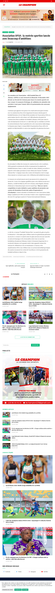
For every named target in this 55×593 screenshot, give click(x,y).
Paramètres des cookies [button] (8, 589)
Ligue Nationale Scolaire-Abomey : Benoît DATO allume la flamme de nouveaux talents (39, 327)
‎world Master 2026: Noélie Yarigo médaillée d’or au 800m (12, 303)
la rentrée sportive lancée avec (34, 256)
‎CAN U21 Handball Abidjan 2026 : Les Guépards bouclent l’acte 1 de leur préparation (29, 444)
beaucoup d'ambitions (19, 256)
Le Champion (10, 42)
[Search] (51, 1)
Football (11, 32)
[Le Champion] (27, 5)
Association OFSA (7, 256)
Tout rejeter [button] (25, 589)
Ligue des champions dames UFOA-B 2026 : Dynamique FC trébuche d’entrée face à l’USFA (40, 304)
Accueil (13, 27)
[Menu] (4, 4)
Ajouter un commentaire (27, 337)
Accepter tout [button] (18, 589)
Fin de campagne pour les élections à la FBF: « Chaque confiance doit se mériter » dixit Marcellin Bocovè (14, 327)
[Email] (3, 92)
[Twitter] (3, 89)
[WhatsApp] (3, 96)
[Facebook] (3, 85)
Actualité (5, 32)
